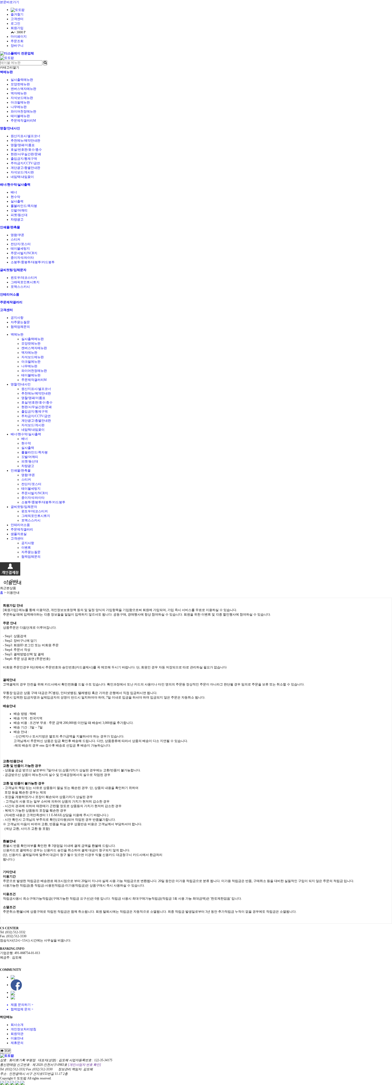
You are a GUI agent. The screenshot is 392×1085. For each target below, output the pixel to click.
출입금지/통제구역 (24, 159)
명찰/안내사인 (10, 128)
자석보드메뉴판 (22, 98)
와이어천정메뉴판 (23, 111)
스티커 (15, 239)
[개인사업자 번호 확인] (84, 1065)
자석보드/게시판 (22, 172)
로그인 (15, 23)
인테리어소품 (9, 294)
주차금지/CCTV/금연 (25, 163)
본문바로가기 (9, 2)
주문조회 (17, 41)
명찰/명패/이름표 (23, 145)
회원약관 (17, 1034)
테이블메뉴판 (20, 116)
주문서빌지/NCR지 (24, 253)
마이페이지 (19, 36)
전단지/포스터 (21, 244)
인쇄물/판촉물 (10, 227)
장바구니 (17, 45)
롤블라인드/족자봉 (24, 206)
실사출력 (17, 201)
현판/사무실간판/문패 (26, 154)
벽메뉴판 (6, 72)
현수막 (15, 197)
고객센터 (17, 19)
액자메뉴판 (19, 93)
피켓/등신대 (19, 215)
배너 (14, 192)
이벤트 (26, 547)
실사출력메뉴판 (22, 80)
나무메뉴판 (19, 107)
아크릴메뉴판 (20, 102)
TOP (6, 1051)
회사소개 (17, 1025)
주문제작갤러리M (23, 120)
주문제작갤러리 (11, 302)
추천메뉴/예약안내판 (25, 140)
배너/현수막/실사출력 (15, 184)
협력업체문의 (20, 327)
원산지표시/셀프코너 (25, 136)
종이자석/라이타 (22, 258)
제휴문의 (17, 1043)
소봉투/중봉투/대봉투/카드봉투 (33, 262)
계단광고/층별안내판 (25, 168)
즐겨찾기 (17, 14)
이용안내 (17, 1038)
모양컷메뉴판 (20, 84)
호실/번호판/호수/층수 (26, 149)
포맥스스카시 (20, 287)
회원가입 (17, 28)
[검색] (45, 62)
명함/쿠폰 (17, 235)
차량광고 (17, 219)
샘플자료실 (19, 534)
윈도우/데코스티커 (24, 278)
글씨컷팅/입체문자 (13, 270)
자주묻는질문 (20, 322)
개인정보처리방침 (23, 1029)
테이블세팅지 (20, 248)
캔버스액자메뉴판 (23, 89)
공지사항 (17, 318)
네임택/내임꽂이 (22, 177)
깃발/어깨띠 (19, 210)
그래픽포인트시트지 (25, 282)
